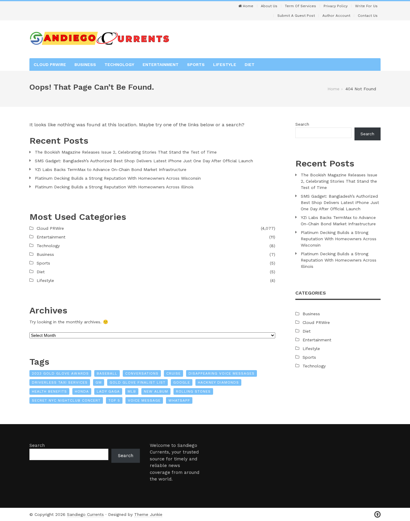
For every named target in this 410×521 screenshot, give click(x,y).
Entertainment (161, 64)
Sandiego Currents (85, 514)
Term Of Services (300, 6)
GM (98, 382)
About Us (269, 6)
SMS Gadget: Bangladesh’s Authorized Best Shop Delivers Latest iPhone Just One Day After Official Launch (144, 160)
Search (302, 124)
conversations (141, 373)
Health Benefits (49, 391)
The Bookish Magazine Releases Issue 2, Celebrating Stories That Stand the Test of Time (126, 152)
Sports (196, 64)
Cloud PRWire (50, 64)
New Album (156, 391)
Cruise (173, 373)
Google (181, 382)
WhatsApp (179, 400)
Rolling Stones (193, 391)
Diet (250, 64)
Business (85, 64)
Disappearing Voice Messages (221, 373)
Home (247, 6)
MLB (132, 391)
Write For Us (366, 6)
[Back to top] (377, 514)
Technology (119, 64)
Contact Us (368, 15)
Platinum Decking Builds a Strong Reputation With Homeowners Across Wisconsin (118, 178)
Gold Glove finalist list (137, 382)
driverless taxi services (60, 382)
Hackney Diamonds (218, 382)
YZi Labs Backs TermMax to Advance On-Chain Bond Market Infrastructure (110, 169)
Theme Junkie (148, 514)
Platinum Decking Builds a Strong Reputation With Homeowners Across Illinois (114, 186)
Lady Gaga (108, 391)
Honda (82, 391)
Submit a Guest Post (296, 15)
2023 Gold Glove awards (60, 373)
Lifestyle (224, 64)
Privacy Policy (336, 6)
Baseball (107, 373)
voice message (144, 400)
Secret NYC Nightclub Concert (66, 400)
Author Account (336, 15)
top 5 (114, 400)
